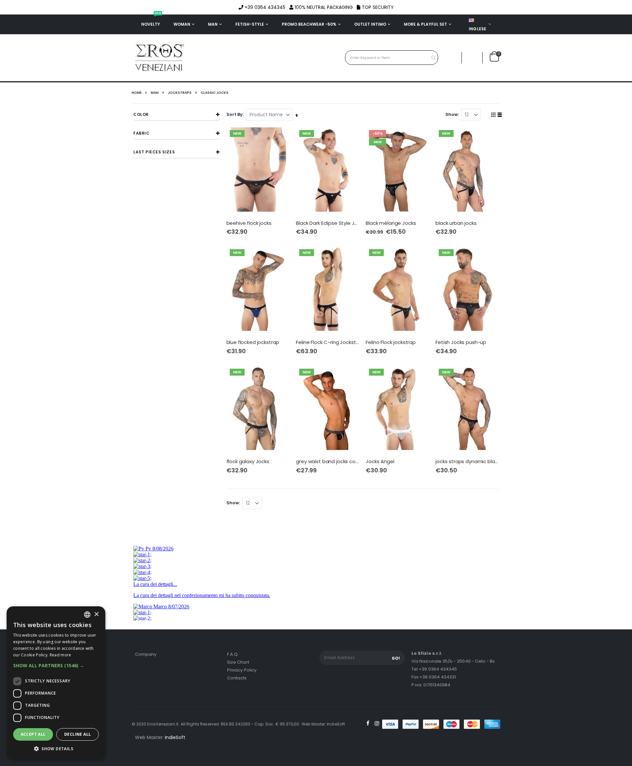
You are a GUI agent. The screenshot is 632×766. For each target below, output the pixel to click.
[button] (472, 58)
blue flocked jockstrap (252, 342)
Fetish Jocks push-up (460, 342)
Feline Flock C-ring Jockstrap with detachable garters (327, 342)
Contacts (237, 678)
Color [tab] (141, 114)
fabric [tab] (141, 133)
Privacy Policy (241, 670)
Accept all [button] (33, 734)
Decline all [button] (77, 734)
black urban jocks (455, 223)
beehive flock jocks (249, 223)
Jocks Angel (380, 461)
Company (145, 654)
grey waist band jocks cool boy (327, 461)
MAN (155, 92)
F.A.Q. (233, 654)
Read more (60, 655)
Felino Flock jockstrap (391, 342)
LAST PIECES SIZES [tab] (154, 152)
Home (137, 92)
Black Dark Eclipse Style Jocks (327, 223)
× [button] (96, 614)
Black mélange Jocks (391, 223)
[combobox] (391, 57)
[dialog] (56, 682)
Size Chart (238, 662)
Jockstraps (180, 92)
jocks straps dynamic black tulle (467, 461)
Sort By (234, 114)
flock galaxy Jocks (247, 461)
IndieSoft (175, 737)
